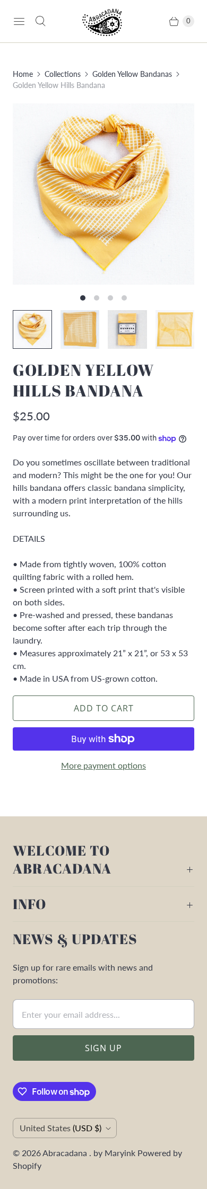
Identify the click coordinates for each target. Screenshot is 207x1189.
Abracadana (65, 1153)
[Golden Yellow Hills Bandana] (103, 194)
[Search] (40, 21)
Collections (63, 73)
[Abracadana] (103, 21)
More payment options (103, 765)
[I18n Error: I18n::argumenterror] (32, 329)
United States (60, 1128)
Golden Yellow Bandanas (132, 73)
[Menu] (19, 21)
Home (23, 73)
